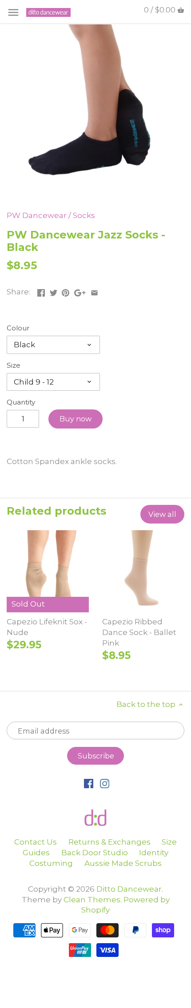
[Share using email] (94, 290)
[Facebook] (88, 783)
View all (162, 514)
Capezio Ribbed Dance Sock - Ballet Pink (139, 632)
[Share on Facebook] (41, 290)
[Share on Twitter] (53, 290)
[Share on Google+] (80, 290)
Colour (18, 328)
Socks (84, 215)
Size (13, 365)
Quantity (21, 402)
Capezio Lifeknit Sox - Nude (47, 627)
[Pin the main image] (65, 290)
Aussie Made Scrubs (123, 863)
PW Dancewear (37, 215)
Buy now (76, 418)
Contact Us (35, 841)
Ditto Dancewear (129, 889)
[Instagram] (104, 783)
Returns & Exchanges (109, 841)
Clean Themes (92, 899)
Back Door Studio (94, 852)
